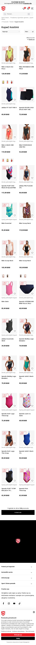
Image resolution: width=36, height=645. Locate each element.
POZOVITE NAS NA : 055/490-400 (18, 2)
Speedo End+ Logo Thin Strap (8, 452)
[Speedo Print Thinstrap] (27, 475)
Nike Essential (6, 223)
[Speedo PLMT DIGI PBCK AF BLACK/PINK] (9, 173)
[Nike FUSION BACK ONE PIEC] (27, 132)
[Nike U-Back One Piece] (9, 54)
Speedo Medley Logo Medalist (26, 340)
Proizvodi (5, 22)
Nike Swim (5, 301)
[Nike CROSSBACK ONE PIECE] (27, 54)
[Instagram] (9, 603)
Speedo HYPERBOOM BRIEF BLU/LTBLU (26, 302)
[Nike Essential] (9, 210)
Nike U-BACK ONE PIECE (8, 146)
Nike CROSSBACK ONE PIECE (26, 68)
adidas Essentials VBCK (8, 340)
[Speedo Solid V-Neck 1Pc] (27, 363)
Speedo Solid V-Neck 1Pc (26, 377)
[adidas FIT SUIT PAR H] (9, 94)
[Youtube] (14, 603)
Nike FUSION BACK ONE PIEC (25, 146)
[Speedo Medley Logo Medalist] (27, 326)
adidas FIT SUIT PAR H (9, 107)
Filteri (26, 31)
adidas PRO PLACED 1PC (26, 187)
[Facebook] (3, 603)
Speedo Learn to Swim (25, 415)
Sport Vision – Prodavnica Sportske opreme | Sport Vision (17, 18)
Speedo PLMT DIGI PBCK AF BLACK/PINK (9, 187)
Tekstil (11, 22)
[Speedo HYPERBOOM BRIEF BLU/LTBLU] (27, 288)
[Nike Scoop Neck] (27, 210)
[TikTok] (20, 603)
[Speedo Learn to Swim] (27, 401)
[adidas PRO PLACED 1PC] (27, 173)
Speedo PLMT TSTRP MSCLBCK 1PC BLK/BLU (9, 489)
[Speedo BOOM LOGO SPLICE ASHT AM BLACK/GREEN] (27, 94)
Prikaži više (18, 512)
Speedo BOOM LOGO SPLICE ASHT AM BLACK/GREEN (26, 108)
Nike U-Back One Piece (7, 68)
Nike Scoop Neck (25, 223)
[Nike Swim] (9, 288)
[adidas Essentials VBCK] (9, 326)
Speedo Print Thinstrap (23, 489)
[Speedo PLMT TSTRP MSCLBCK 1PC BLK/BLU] (9, 475)
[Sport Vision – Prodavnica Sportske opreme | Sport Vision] (3, 8)
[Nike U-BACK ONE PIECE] (7, 82)
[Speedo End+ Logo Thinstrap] (9, 401)
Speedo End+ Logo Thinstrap (8, 415)
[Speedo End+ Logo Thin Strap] (9, 438)
